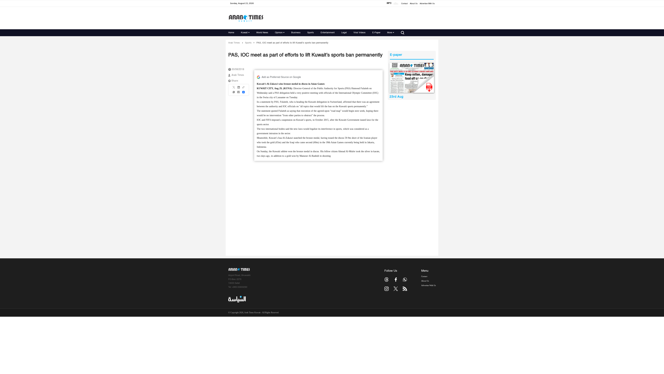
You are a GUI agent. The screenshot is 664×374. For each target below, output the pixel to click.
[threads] (386, 279)
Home (231, 33)
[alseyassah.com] (237, 299)
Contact (404, 4)
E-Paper (376, 33)
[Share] (243, 92)
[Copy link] (243, 88)
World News (262, 33)
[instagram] (386, 289)
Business (296, 33)
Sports (310, 33)
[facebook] (238, 93)
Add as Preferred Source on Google (281, 77)
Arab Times (234, 43)
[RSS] (405, 289)
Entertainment (328, 33)
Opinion (279, 33)
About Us (414, 4)
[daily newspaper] (411, 78)
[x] (396, 289)
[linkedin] (238, 88)
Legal (344, 33)
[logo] (245, 18)
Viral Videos (359, 33)
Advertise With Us (427, 4)
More (389, 33)
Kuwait (244, 33)
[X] (234, 88)
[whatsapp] (234, 93)
